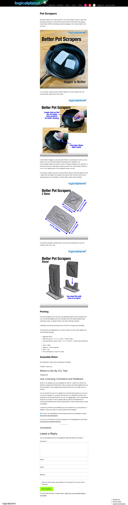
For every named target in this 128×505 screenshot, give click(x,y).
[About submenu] (69, 5)
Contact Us (116, 499)
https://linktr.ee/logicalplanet (49, 415)
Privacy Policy (117, 501)
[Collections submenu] (63, 5)
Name (42, 459)
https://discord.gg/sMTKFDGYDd (50, 421)
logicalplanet (9, 503)
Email (42, 467)
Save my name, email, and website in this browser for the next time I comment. (63, 483)
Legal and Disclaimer (119, 504)
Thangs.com (44, 375)
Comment (43, 441)
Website (42, 474)
